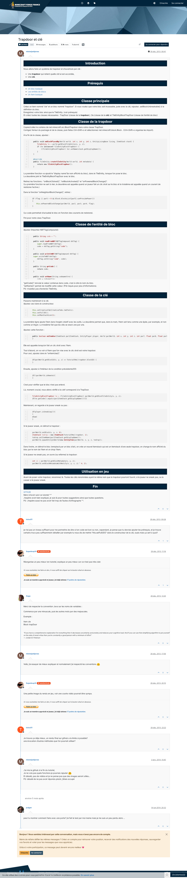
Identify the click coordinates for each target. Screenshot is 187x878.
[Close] (166, 834)
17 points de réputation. (76, 580)
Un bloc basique (35, 89)
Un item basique (35, 94)
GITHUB (27, 492)
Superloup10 (31, 551)
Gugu (28, 596)
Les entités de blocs (37, 91)
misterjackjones (32, 51)
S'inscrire (24, 853)
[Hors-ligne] (21, 553)
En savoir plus (87, 875)
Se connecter (36, 853)
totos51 (29, 519)
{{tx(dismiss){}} (178, 874)
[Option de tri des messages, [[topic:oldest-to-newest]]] (140, 44)
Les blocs (24, 44)
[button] (155, 3)
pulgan (29, 808)
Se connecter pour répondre (157, 44)
